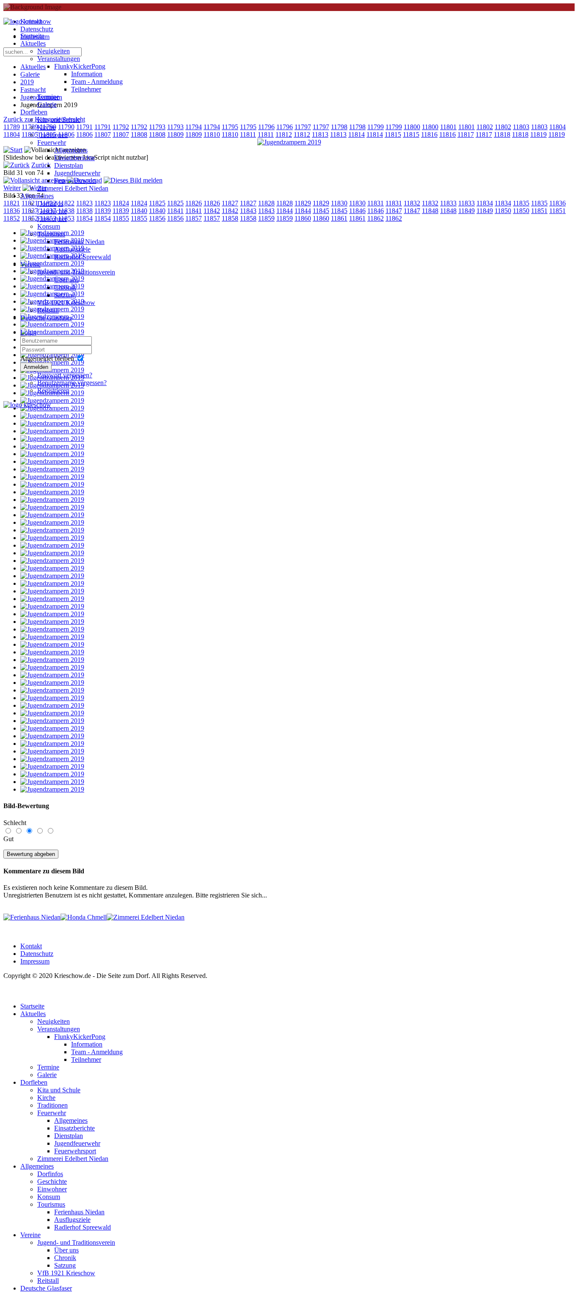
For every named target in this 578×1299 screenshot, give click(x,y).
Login (28, 332)
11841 (175, 210)
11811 (248, 134)
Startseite (32, 35)
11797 (303, 126)
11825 (157, 203)
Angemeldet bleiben (47, 358)
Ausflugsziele (72, 249)
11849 (466, 210)
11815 (393, 134)
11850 (503, 210)
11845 (321, 210)
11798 (339, 126)
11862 (375, 218)
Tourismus (51, 234)
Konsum (48, 226)
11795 (230, 126)
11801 (448, 126)
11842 (212, 210)
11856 (157, 218)
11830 (339, 203)
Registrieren (53, 390)
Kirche (46, 127)
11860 (303, 218)
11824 (139, 203)
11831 (375, 203)
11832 (412, 203)
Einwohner (52, 218)
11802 (484, 126)
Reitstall (48, 310)
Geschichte (52, 211)
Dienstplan (68, 165)
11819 (538, 134)
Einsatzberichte (74, 157)
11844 (284, 210)
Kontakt (31, 946)
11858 (230, 218)
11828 (266, 203)
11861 (339, 218)
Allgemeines (71, 150)
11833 (448, 203)
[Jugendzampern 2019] (289, 142)
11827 (230, 203)
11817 (465, 134)
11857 (193, 218)
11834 (484, 203)
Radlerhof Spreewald (82, 256)
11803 (521, 126)
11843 (248, 210)
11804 (557, 126)
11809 (175, 134)
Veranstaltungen (58, 58)
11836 (557, 203)
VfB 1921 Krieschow (66, 302)
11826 (193, 203)
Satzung (65, 295)
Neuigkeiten (53, 51)
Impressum (35, 961)
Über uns (66, 279)
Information (86, 74)
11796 (266, 126)
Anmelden (36, 367)
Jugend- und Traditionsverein (76, 272)
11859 (266, 218)
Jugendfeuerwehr (77, 173)
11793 (157, 126)
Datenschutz (36, 953)
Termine (48, 96)
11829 (303, 203)
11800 (412, 126)
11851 (539, 210)
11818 (502, 134)
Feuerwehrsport (75, 180)
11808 (139, 134)
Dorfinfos (50, 203)
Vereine (30, 264)
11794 (193, 126)
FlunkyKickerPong (79, 66)
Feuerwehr (51, 142)
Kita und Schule (58, 119)
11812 (283, 134)
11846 (357, 210)
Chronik (65, 287)
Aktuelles (33, 43)
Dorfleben (33, 112)
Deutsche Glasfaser (46, 317)
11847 (393, 210)
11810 (212, 134)
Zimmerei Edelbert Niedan (72, 188)
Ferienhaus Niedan (79, 241)
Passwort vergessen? (64, 375)
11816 (429, 134)
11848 (430, 210)
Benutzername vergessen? (72, 382)
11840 (139, 210)
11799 (375, 126)
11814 (356, 134)
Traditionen (52, 134)
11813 (320, 134)
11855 (139, 218)
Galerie (47, 104)
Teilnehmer (86, 89)
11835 (521, 203)
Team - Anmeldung (97, 81)
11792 (139, 126)
